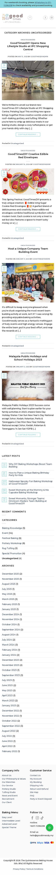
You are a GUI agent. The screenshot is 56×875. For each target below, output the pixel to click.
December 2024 (10, 614)
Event (5, 533)
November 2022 (10, 716)
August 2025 (8, 584)
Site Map (34, 792)
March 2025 (8, 599)
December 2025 (10, 574)
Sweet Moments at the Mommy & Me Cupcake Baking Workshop (29, 491)
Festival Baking (10, 538)
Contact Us (35, 775)
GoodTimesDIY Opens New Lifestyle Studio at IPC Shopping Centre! (28, 46)
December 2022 (10, 710)
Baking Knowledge (12, 528)
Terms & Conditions (34, 869)
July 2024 (7, 640)
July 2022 (7, 736)
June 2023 (7, 685)
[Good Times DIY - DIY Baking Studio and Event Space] (13, 17)
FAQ (32, 795)
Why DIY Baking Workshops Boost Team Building (30, 465)
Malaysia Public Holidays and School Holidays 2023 (28, 358)
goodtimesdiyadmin (39, 56)
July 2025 (7, 589)
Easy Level (7, 817)
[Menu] (30, 18)
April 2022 (7, 746)
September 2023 (11, 675)
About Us (6, 775)
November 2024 (10, 619)
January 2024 (9, 655)
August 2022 (8, 731)
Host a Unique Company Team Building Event (28, 250)
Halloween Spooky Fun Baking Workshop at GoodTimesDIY (30, 482)
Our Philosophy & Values (14, 779)
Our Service (7, 785)
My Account (36, 779)
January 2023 (9, 705)
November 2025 (10, 579)
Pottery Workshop (12, 543)
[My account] (45, 18)
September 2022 (11, 726)
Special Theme (9, 827)
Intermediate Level (11, 821)
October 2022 (9, 721)
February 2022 (9, 751)
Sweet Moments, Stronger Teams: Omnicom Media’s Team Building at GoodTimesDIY (28, 501)
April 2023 (7, 695)
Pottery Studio (9, 789)
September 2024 (11, 629)
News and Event (10, 795)
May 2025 (7, 594)
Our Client (7, 802)
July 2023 (7, 680)
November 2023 (10, 665)
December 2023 (10, 660)
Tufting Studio (9, 792)
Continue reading (28, 134)
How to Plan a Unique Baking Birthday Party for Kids (29, 474)
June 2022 (7, 741)
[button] (49, 827)
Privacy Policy (19, 869)
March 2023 (8, 700)
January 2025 (9, 609)
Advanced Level (9, 824)
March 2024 (8, 645)
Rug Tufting (8, 548)
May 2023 (7, 690)
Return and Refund (39, 789)
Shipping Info (36, 785)
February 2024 (9, 650)
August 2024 (9, 634)
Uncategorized (28, 40)
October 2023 (9, 670)
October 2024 (9, 624)
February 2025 (9, 604)
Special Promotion (12, 553)
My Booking (36, 782)
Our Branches (9, 782)
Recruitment (8, 799)
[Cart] (52, 18)
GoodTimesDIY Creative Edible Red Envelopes (28, 155)
